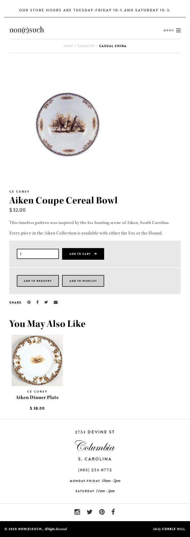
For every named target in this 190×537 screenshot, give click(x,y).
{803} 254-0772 (95, 470)
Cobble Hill (173, 529)
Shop (68, 46)
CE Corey (19, 191)
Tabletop (86, 46)
